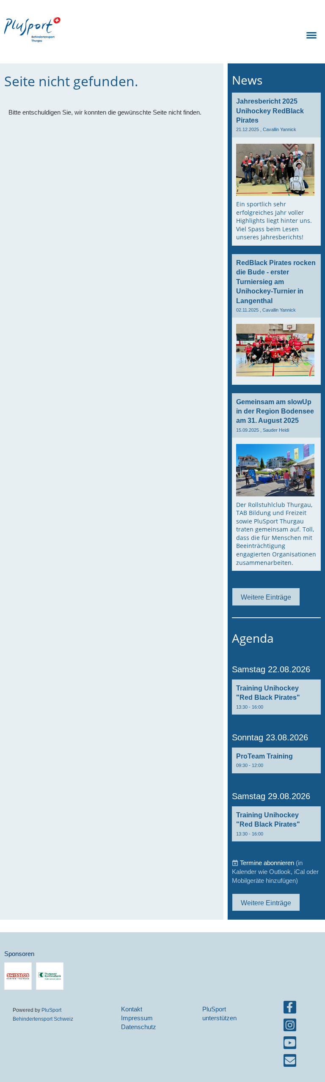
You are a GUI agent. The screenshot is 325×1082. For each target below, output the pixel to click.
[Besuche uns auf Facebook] (290, 1009)
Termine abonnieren (267, 862)
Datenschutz (138, 1026)
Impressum (137, 1018)
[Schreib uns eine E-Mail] (290, 1062)
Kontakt (131, 1009)
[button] (276, 697)
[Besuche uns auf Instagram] (290, 1026)
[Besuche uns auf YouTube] (290, 1044)
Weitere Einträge (266, 597)
